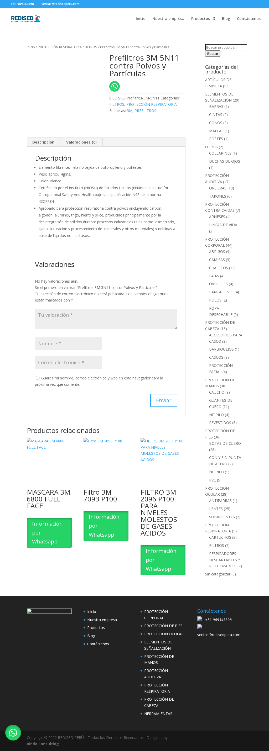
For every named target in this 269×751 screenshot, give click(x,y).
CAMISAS (217, 259)
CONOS (215, 122)
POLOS (215, 300)
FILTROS (91, 47)
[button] (13, 733)
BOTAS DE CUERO (225, 443)
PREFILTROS (145, 110)
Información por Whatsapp (47, 532)
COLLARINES (220, 153)
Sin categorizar (217, 574)
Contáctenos (249, 19)
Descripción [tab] (43, 142)
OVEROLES (218, 283)
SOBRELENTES (222, 516)
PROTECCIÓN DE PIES (163, 625)
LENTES (216, 508)
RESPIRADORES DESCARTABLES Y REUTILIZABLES (224, 560)
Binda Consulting (43, 743)
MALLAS (216, 130)
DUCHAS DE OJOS (224, 161)
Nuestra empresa (168, 19)
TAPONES (217, 196)
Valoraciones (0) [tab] (81, 142)
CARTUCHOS (220, 537)
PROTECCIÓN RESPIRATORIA (60, 47)
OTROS (211, 146)
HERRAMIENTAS (158, 713)
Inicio (141, 19)
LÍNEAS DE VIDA (223, 224)
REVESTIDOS (220, 422)
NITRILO (216, 414)
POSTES (216, 138)
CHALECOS (218, 267)
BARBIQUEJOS (221, 349)
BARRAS (216, 106)
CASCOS (216, 357)
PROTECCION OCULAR (164, 633)
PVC (212, 480)
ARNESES (217, 216)
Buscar (212, 53)
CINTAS (215, 114)
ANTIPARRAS (220, 500)
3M (129, 110)
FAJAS (214, 275)
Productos (200, 19)
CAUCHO (216, 392)
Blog (226, 19)
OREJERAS (217, 188)
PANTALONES (221, 291)
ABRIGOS (217, 251)
